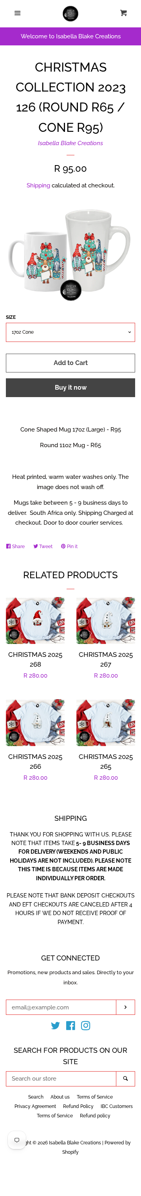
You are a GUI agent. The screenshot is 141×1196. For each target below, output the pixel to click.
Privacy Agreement (35, 1106)
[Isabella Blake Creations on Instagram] (85, 1027)
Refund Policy (78, 1106)
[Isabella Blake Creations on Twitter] (55, 1027)
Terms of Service (95, 1097)
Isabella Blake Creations (70, 143)
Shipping (38, 185)
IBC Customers (117, 1106)
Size (11, 317)
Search (35, 1097)
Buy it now (71, 387)
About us (60, 1097)
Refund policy (95, 1116)
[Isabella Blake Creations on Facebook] (71, 1027)
